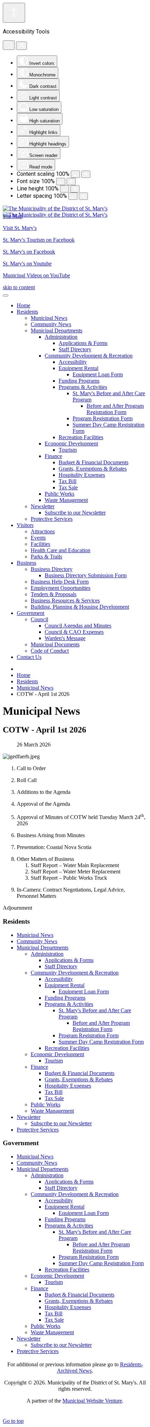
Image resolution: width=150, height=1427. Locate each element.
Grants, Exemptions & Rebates (79, 1079)
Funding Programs (65, 998)
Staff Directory (61, 966)
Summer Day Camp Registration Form (101, 1042)
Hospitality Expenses (68, 1086)
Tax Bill (53, 1092)
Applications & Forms (69, 960)
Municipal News (35, 935)
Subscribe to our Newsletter (61, 1123)
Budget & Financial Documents (79, 1073)
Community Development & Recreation (75, 973)
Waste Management (52, 1111)
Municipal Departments (42, 948)
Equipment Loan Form (84, 991)
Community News (37, 941)
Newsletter (28, 1117)
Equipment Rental (64, 985)
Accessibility (59, 979)
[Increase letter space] (83, 196)
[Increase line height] (75, 189)
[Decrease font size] (60, 181)
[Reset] (9, 45)
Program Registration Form (89, 1035)
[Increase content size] (85, 174)
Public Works (45, 1104)
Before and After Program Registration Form (101, 1026)
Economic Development (57, 1054)
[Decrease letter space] (72, 196)
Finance (39, 1067)
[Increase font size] (71, 181)
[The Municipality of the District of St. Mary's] (55, 211)
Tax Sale (54, 1098)
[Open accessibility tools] (14, 13)
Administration (47, 954)
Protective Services (38, 1130)
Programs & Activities (69, 1004)
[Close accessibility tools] (21, 46)
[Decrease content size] (75, 174)
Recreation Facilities (67, 1048)
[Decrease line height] (64, 189)
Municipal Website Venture (92, 1401)
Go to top (13, 1421)
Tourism (54, 1061)
